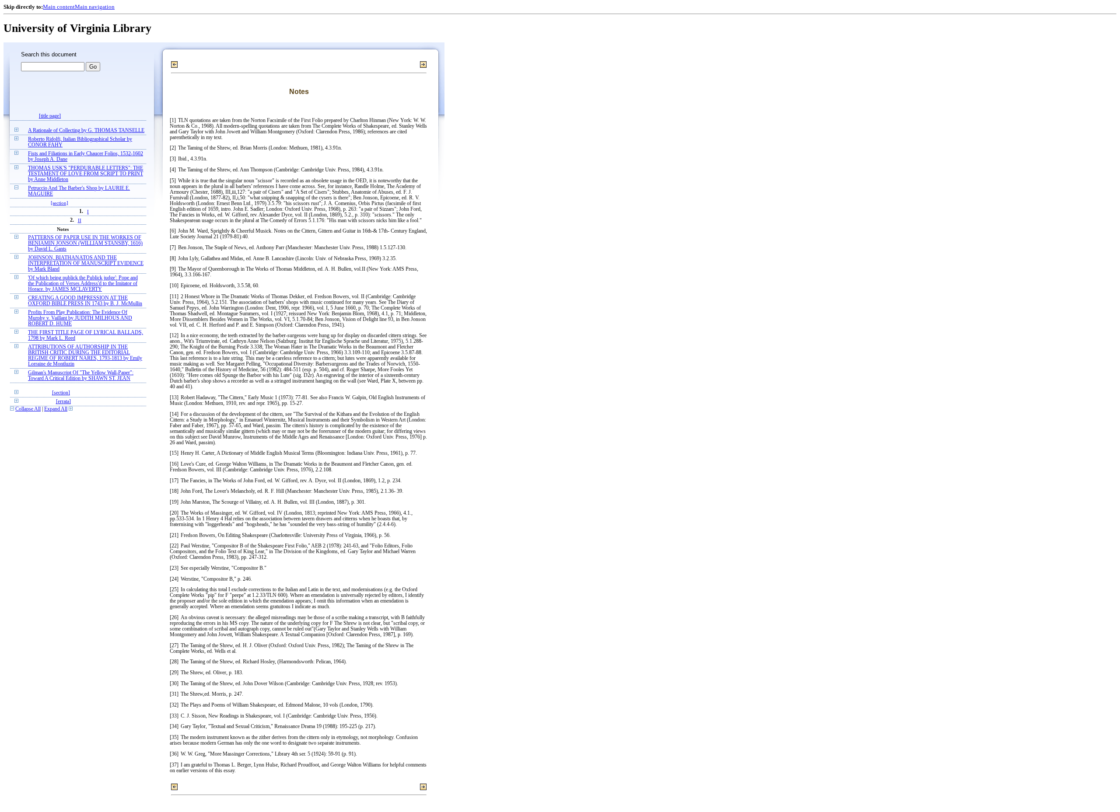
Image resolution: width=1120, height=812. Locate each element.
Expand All (55, 409)
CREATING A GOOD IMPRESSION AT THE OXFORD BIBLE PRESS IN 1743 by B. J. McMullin (85, 301)
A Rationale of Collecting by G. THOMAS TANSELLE (86, 130)
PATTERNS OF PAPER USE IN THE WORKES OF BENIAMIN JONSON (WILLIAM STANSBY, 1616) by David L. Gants (85, 243)
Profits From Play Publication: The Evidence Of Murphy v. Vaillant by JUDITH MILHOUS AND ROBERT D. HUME (80, 318)
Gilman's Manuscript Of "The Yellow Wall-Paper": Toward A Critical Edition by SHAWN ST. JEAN (80, 375)
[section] (59, 203)
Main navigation (95, 6)
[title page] (50, 116)
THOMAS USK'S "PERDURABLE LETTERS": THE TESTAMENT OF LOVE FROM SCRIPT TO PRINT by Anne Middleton (85, 173)
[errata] (63, 401)
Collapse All (28, 409)
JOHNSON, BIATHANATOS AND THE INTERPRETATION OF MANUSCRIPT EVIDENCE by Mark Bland (86, 263)
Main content (59, 6)
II (79, 220)
